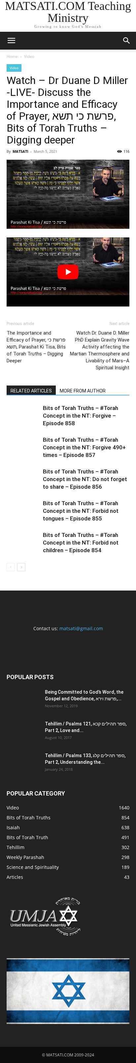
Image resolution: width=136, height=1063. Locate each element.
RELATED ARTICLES (31, 390)
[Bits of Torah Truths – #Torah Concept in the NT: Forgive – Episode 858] (23, 415)
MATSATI (20, 151)
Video (29, 56)
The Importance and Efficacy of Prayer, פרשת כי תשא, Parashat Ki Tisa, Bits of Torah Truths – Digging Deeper (36, 347)
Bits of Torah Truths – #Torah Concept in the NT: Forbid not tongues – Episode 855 (81, 511)
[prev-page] (11, 567)
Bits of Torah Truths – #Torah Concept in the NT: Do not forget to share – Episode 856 (85, 479)
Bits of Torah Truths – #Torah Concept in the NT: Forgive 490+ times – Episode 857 (84, 447)
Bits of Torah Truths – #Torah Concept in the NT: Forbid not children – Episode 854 (81, 542)
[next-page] (21, 567)
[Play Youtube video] (68, 272)
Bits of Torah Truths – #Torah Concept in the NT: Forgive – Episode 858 (80, 416)
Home (12, 56)
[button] (11, 41)
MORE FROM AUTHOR (83, 390)
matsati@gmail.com (81, 628)
